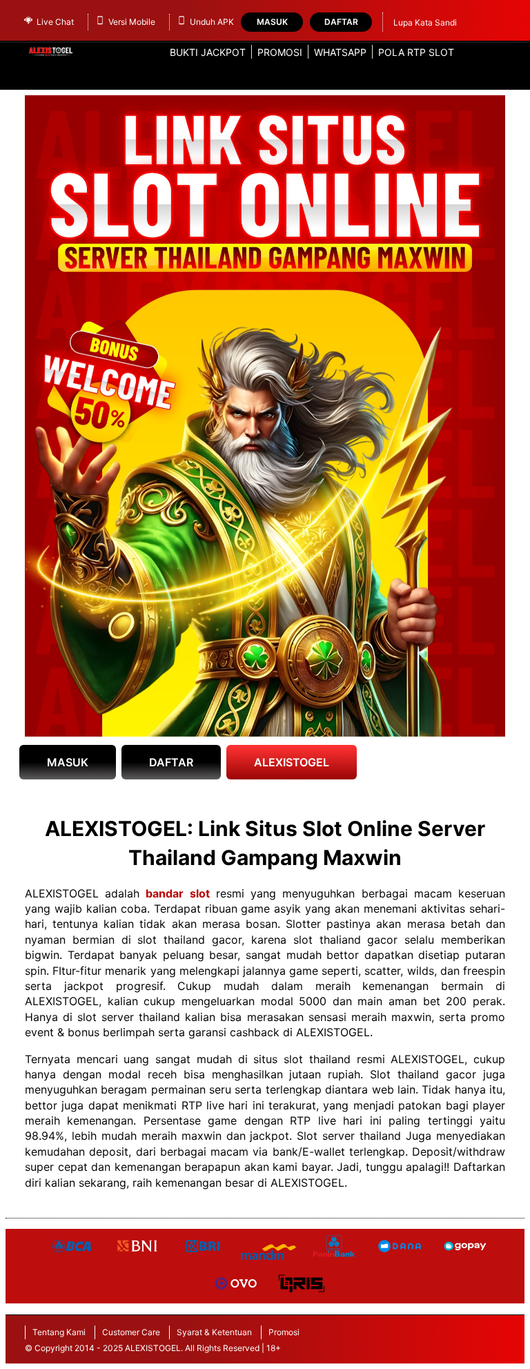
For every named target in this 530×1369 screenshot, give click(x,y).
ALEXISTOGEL (291, 762)
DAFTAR (171, 762)
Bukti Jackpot (208, 52)
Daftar (341, 22)
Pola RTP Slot (416, 52)
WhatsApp (340, 52)
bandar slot (177, 893)
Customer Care (131, 1332)
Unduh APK (212, 22)
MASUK (67, 762)
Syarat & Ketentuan (214, 1332)
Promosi (279, 52)
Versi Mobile (131, 22)
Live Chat (55, 22)
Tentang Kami (59, 1332)
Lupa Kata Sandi (425, 22)
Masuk (272, 22)
